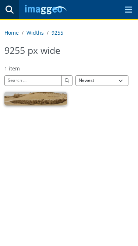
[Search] (9, 9)
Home (11, 32)
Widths (35, 32)
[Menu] (128, 9)
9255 (57, 32)
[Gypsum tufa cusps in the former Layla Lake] (35, 98)
